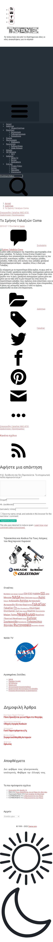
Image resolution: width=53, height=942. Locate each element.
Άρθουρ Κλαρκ (17, 146)
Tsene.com (32, 826)
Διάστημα (10, 126)
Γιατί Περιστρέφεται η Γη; (15, 730)
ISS (42, 593)
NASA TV (14, 158)
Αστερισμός (34, 601)
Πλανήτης (39, 614)
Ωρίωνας (8, 744)
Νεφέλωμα (26, 614)
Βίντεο (14, 160)
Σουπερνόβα (11, 621)
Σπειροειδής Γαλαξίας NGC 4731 (14, 212)
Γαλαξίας (41, 328)
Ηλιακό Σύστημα (17, 128)
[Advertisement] (26, 73)
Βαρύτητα (27, 604)
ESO (30, 593)
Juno (47, 594)
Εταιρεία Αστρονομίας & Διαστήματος (23, 690)
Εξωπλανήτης (25, 608)
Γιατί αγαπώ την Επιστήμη (34, 794)
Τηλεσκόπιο (34, 621)
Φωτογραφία (11, 140)
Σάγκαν (24, 618)
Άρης (41, 597)
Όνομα (3, 500)
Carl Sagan (14, 594)
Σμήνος (32, 618)
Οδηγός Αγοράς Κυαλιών (15, 723)
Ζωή (17, 611)
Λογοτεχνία (10, 144)
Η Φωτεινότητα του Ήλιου (33, 796)
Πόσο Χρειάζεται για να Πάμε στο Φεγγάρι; (23, 717)
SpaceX (35, 598)
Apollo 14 (23, 790)
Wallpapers (15, 142)
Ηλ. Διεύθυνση (6, 504)
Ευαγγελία (12, 790)
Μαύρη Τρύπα (10, 614)
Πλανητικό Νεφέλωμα (13, 618)
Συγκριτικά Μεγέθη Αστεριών (17, 737)
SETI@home (11, 152)
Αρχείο (14, 168)
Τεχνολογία (22, 622)
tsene (22, 226)
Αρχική (9, 124)
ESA (26, 593)
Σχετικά (9, 164)
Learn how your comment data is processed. (24, 526)
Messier (8, 597)
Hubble (36, 593)
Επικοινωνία (16, 172)
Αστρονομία (16, 132)
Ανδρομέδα (14, 601)
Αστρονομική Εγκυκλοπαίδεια (20, 687)
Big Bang (7, 594)
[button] (26, 885)
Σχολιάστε (41, 245)
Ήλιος (6, 601)
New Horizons (27, 598)
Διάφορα (9, 156)
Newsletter (15, 170)
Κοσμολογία (16, 136)
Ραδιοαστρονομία (18, 134)
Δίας (18, 608)
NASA (16, 597)
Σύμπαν (9, 138)
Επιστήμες (10, 130)
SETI (13, 154)
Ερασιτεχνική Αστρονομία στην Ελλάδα (23, 689)
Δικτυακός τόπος (8, 509)
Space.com (13, 685)
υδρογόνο (41, 625)
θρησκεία (35, 625)
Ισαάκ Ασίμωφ (16, 148)
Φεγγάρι (8, 625)
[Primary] (19, 111)
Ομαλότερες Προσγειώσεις (12, 215)
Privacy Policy (16, 166)
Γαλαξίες (8, 608)
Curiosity (20, 594)
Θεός (21, 611)
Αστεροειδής (9, 604)
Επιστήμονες (9, 611)
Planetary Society (15, 681)
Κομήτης (31, 611)
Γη (15, 608)
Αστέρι (24, 600)
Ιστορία (9, 150)
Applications (16, 162)
